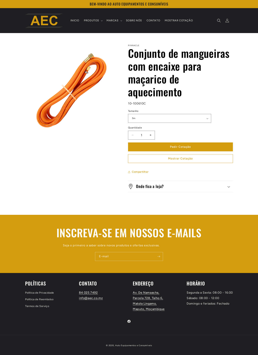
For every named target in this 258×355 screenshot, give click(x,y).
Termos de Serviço (37, 306)
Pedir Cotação (180, 146)
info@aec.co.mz (91, 298)
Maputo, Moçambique (149, 309)
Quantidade (135, 127)
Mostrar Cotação (180, 158)
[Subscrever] (158, 256)
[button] (93, 21)
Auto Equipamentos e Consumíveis (133, 345)
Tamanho (133, 111)
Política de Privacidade (39, 292)
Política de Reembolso (39, 299)
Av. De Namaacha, (146, 292)
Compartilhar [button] (140, 171)
